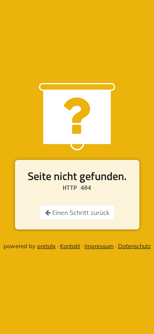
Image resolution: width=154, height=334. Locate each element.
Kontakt (70, 246)
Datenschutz (134, 246)
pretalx (46, 246)
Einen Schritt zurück (80, 212)
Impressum (99, 246)
